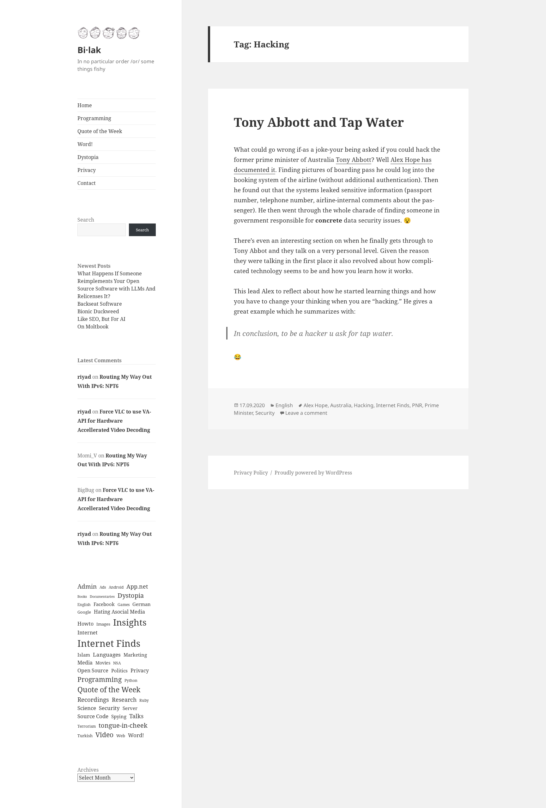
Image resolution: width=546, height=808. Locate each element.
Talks (136, 716)
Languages (107, 654)
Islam (83, 655)
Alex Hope (316, 405)
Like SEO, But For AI (101, 318)
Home (84, 105)
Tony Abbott (353, 160)
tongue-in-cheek (123, 725)
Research (124, 699)
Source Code (92, 716)
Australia (340, 405)
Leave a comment (306, 412)
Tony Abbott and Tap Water (319, 121)
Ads (103, 587)
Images (103, 624)
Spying (118, 716)
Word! (85, 144)
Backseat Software (99, 303)
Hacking (363, 405)
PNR (417, 405)
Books (82, 596)
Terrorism (86, 726)
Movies (102, 663)
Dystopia (88, 157)
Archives (88, 769)
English (84, 604)
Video (104, 734)
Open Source (92, 670)
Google (84, 612)
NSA (117, 663)
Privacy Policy (251, 472)
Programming (94, 118)
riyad (84, 376)
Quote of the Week (99, 131)
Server (130, 708)
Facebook (104, 604)
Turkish (85, 735)
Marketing (135, 655)
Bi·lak (89, 50)
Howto (85, 623)
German (141, 604)
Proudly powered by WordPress (313, 472)
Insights (130, 622)
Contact (86, 183)
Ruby (144, 700)
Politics (119, 671)
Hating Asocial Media (119, 611)
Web (120, 735)
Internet (87, 632)
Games (124, 604)
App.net (137, 586)
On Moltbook (92, 326)
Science (86, 708)
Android (116, 587)
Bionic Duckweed (98, 311)
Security (109, 708)
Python (130, 680)
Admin (87, 586)
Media (85, 662)
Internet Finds (108, 643)
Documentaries (102, 596)
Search (85, 219)
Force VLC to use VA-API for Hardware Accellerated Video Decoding (114, 420)
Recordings (93, 699)
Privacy (86, 170)
